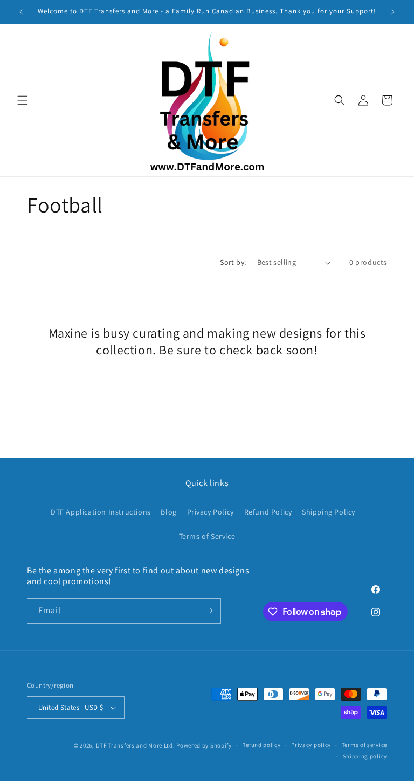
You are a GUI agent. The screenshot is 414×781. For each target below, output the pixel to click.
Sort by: (233, 262)
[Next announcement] (393, 12)
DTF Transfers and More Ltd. (135, 745)
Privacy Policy (210, 512)
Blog (168, 512)
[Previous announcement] (21, 12)
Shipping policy (365, 756)
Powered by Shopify (204, 745)
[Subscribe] (208, 611)
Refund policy (261, 745)
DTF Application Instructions (101, 512)
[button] (22, 100)
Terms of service (364, 745)
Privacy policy (311, 745)
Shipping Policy (328, 512)
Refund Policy (268, 512)
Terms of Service (207, 536)
